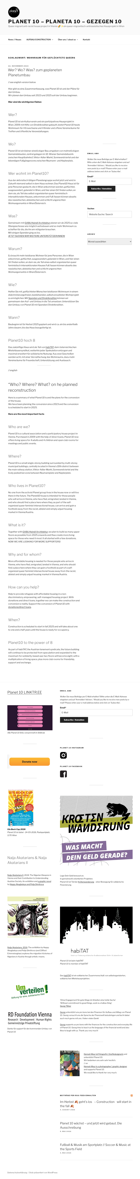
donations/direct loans (19, 607)
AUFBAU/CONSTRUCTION (38, 39)
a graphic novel (44, 881)
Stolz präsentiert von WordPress (43, 1172)
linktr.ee (41, 733)
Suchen (90, 208)
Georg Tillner (65, 1006)
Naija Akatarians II (15, 875)
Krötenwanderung (86, 882)
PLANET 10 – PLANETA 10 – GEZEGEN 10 (65, 21)
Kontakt (86, 39)
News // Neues (14, 39)
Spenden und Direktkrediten (42, 298)
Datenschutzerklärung (17, 1172)
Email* (90, 176)
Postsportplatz (43, 832)
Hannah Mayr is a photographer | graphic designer (105, 1066)
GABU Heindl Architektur (37, 223)
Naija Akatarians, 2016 (17, 947)
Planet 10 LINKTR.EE (24, 692)
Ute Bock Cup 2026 (16, 829)
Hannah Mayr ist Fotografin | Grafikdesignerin (103, 1054)
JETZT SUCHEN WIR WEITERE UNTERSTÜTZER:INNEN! (36, 236)
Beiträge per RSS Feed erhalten (78, 1095)
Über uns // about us (67, 39)
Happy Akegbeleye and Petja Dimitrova (27, 884)
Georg (62, 1012)
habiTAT (50, 347)
